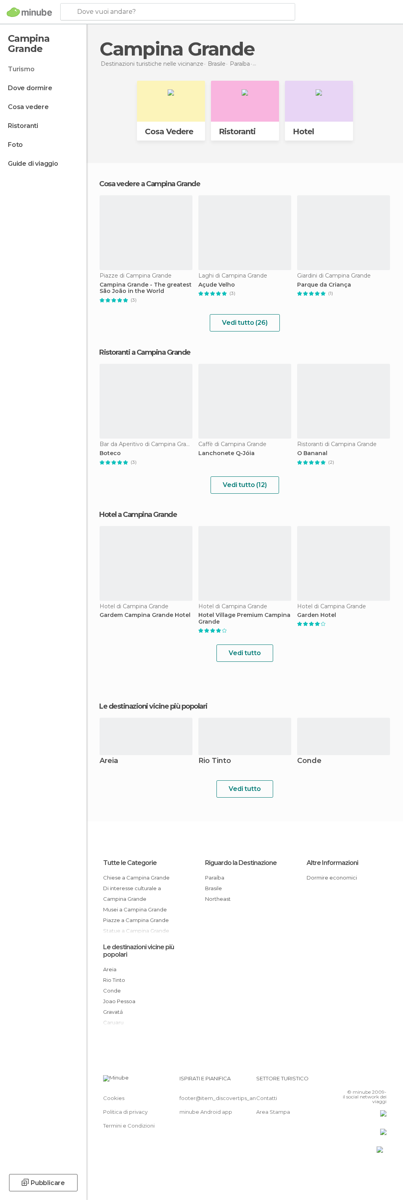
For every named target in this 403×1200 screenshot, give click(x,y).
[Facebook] (351, 1081)
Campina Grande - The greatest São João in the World (146, 288)
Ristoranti (23, 126)
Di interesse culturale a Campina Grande (132, 893)
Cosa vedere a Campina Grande (149, 184)
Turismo (21, 69)
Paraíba (214, 877)
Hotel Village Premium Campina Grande (244, 618)
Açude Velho (216, 284)
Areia (109, 761)
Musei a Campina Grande (135, 909)
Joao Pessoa (119, 1001)
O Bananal (312, 453)
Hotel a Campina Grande (138, 514)
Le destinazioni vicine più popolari (153, 706)
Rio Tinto (214, 761)
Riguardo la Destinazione (241, 863)
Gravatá (113, 1012)
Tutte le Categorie (130, 863)
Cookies (113, 1098)
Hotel (303, 131)
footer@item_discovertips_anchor (223, 1098)
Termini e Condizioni (129, 1125)
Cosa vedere (28, 107)
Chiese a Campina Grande (136, 877)
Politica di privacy (125, 1112)
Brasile (213, 888)
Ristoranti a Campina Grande (144, 352)
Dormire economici (332, 877)
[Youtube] (381, 1081)
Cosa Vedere (169, 131)
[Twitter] (361, 1081)
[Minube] (29, 12)
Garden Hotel (316, 615)
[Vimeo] (371, 1081)
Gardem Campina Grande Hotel (145, 615)
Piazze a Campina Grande (136, 920)
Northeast (218, 899)
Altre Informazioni (332, 863)
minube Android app (205, 1112)
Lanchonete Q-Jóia (226, 453)
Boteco (110, 453)
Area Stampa (273, 1112)
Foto (15, 144)
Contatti (266, 1098)
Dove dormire (30, 88)
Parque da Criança (324, 284)
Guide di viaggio (33, 163)
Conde (309, 761)
